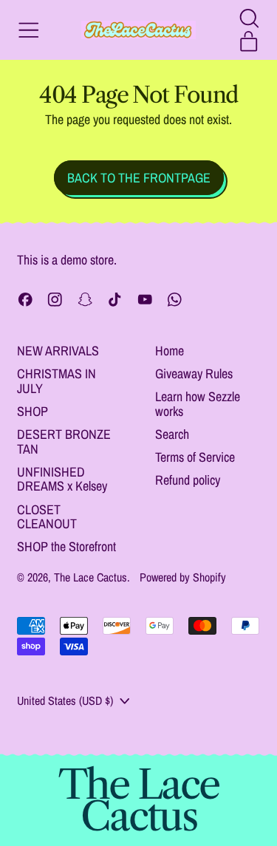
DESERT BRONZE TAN (64, 441)
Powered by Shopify (183, 577)
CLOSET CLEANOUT (47, 516)
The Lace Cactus (90, 577)
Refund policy (187, 480)
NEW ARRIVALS (58, 350)
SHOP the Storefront (66, 546)
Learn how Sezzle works (197, 403)
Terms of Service (195, 457)
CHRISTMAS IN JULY (56, 381)
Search (172, 434)
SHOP (32, 411)
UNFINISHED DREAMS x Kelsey (62, 479)
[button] (249, 18)
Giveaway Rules (194, 373)
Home (169, 350)
